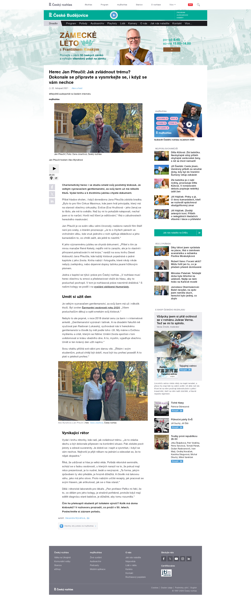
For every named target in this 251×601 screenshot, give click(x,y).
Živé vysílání (161, 128)
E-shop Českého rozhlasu (170, 310)
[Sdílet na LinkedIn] (52, 201)
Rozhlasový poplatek (136, 577)
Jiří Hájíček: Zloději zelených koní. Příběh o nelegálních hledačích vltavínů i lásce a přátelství (186, 215)
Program (104, 5)
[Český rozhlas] (60, 4)
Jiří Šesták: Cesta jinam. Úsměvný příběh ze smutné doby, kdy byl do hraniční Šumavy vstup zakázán (186, 170)
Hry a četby (161, 118)
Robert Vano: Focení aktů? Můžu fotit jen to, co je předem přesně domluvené (186, 264)
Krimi (173, 118)
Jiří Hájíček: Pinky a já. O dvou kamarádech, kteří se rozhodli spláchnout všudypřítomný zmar (186, 201)
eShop (57, 569)
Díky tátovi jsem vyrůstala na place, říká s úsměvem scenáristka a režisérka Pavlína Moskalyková (185, 251)
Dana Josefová (79, 154)
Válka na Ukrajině (62, 557)
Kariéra (129, 569)
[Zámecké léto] (125, 45)
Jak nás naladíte (159, 23)
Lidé (122, 23)
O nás (143, 23)
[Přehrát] (54, 168)
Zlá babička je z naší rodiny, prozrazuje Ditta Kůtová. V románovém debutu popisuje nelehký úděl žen (185, 186)
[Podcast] (51, 178)
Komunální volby (62, 561)
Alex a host (77, 88)
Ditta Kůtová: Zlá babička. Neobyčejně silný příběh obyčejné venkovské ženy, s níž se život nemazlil (186, 156)
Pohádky (160, 123)
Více (188, 23)
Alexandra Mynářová (75, 518)
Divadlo (53, 23)
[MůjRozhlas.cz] (54, 99)
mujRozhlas (122, 5)
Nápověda (130, 561)
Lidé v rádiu (131, 565)
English (193, 588)
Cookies (154, 588)
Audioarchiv (182, 15)
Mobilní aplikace (97, 569)
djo (88, 518)
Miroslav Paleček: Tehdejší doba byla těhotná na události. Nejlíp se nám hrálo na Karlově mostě (186, 277)
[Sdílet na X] (52, 194)
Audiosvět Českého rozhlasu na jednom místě (174, 140)
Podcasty (94, 565)
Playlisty (112, 23)
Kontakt (177, 23)
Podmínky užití (181, 588)
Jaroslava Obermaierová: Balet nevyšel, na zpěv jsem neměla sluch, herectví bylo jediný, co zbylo (185, 293)
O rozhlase (156, 5)
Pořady (83, 23)
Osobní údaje (167, 588)
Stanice (139, 5)
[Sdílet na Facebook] (52, 187)
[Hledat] (198, 4)
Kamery (180, 18)
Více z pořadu (163, 244)
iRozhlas (88, 5)
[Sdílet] (56, 178)
